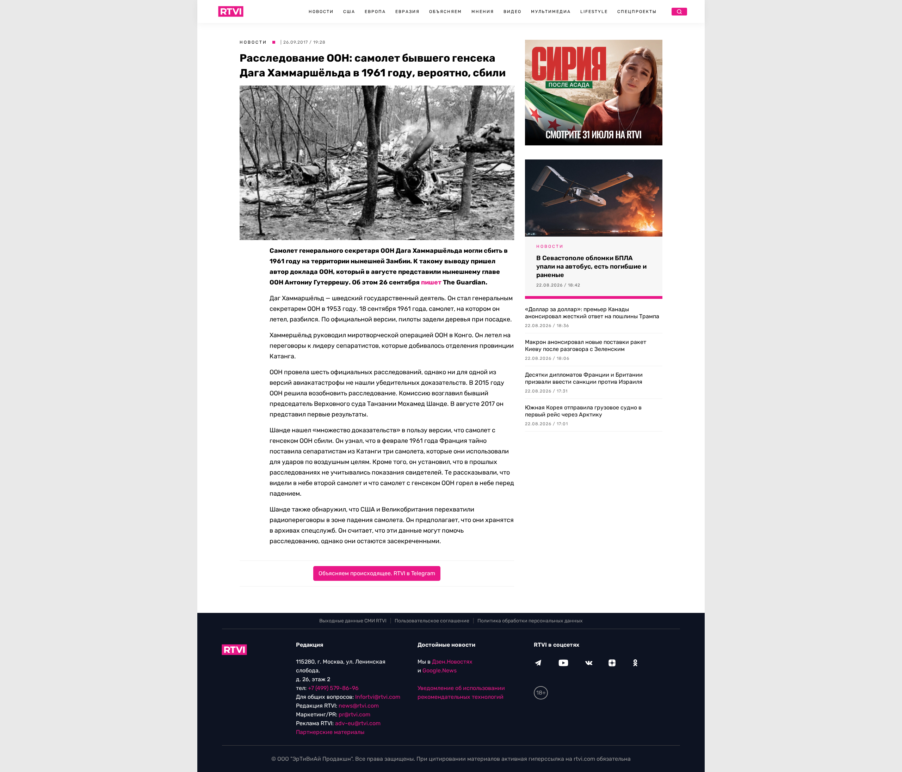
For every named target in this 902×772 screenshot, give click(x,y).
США (349, 11)
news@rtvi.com (359, 705)
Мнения (482, 11)
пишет (431, 282)
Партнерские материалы (330, 732)
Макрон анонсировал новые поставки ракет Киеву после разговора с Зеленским (585, 345)
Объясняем (445, 11)
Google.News (439, 670)
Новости (321, 11)
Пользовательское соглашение (432, 621)
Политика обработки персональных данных (530, 621)
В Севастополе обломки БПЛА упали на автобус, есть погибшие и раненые (591, 266)
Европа (375, 11)
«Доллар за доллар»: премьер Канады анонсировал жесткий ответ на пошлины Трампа (592, 313)
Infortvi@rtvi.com (377, 696)
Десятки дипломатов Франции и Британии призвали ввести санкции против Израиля (584, 378)
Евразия (407, 11)
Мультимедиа (551, 11)
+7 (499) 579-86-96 (333, 688)
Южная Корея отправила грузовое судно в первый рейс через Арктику (583, 411)
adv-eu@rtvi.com (358, 723)
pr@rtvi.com (354, 714)
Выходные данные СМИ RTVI (353, 621)
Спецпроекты (637, 11)
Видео (512, 11)
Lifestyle (594, 11)
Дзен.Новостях (452, 661)
